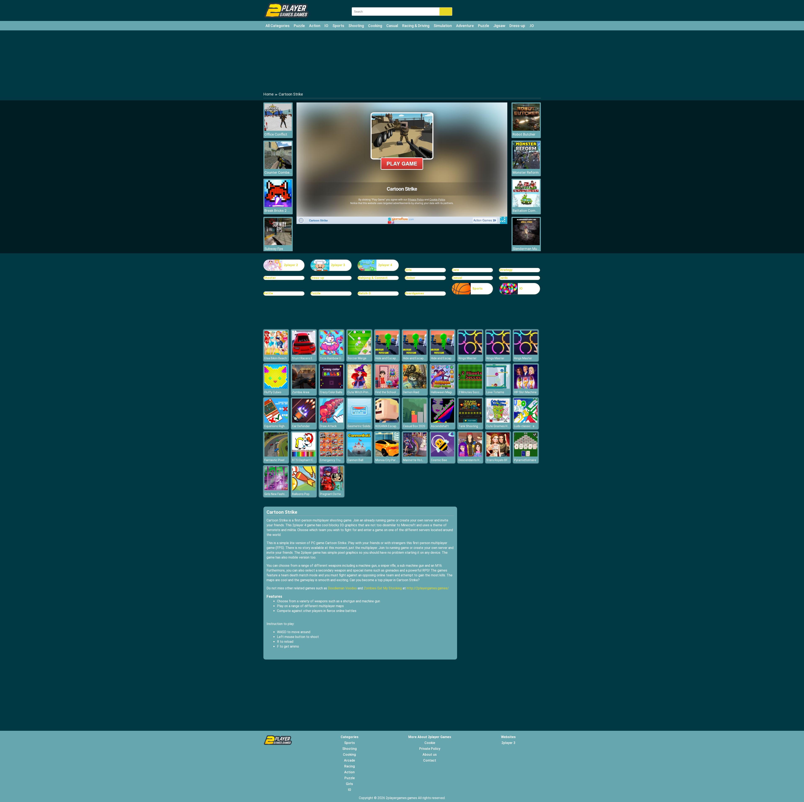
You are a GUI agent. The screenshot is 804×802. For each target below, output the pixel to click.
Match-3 (364, 293)
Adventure (465, 25)
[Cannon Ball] (359, 455)
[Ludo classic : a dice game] (525, 421)
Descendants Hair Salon (475, 460)
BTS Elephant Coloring (307, 460)
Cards (503, 278)
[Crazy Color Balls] (331, 387)
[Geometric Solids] (359, 421)
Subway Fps (273, 249)
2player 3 (338, 265)
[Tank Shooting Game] (470, 421)
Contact (429, 760)
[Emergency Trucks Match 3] (331, 455)
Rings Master (468, 358)
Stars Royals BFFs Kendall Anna (507, 460)
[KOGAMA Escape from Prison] (387, 421)
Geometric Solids (359, 426)
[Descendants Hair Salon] (470, 455)
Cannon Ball (355, 460)
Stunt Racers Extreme (307, 358)
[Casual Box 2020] (414, 421)
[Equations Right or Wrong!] (276, 421)
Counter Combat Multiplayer (278, 172)
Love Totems (495, 392)
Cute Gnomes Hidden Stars (504, 426)
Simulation (443, 25)
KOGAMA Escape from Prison (395, 426)
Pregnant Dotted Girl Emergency (341, 494)
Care (455, 270)
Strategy (506, 270)
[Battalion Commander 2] (526, 206)
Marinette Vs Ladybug (418, 460)
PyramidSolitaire (525, 460)
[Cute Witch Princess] (359, 387)
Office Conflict (275, 134)
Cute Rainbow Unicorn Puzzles (340, 358)
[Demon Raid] (414, 387)
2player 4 (385, 265)
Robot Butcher (524, 134)
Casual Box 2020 (414, 426)
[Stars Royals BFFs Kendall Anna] (498, 455)
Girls (408, 270)
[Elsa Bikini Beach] (276, 354)
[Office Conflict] (278, 130)
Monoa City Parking (388, 460)
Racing (349, 766)
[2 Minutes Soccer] (470, 387)
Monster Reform (526, 172)
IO (326, 25)
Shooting (356, 25)
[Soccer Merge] (359, 354)
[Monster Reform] (526, 168)
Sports (338, 25)
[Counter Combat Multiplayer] (278, 168)
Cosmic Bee (439, 460)
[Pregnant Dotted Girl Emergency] (331, 489)
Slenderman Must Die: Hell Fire (526, 249)
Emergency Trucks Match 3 (338, 460)
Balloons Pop (300, 494)
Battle (268, 293)
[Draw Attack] (331, 421)
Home (268, 94)
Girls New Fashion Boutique (282, 494)
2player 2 (291, 265)
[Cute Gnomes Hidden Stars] (498, 421)
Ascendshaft (440, 426)
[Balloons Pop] (304, 489)
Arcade (349, 760)
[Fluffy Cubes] (276, 387)
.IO (531, 25)
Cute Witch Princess (361, 392)
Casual (392, 25)
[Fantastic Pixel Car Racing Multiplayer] (276, 455)
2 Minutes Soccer (470, 392)
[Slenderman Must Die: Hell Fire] (526, 244)
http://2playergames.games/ (428, 588)
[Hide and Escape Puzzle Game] (387, 354)
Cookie (429, 743)
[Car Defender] (304, 421)
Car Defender (301, 426)
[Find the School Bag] (387, 387)
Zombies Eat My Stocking (383, 588)
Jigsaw (499, 25)
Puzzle (299, 25)
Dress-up (517, 25)
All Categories (277, 25)
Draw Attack (328, 426)
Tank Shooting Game (473, 426)
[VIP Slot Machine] (525, 387)
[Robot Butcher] (526, 130)
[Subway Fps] (278, 244)
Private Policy (429, 749)
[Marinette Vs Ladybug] (414, 455)
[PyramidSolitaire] (525, 455)
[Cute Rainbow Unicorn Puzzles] (331, 354)
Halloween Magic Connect (448, 392)
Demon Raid (411, 392)
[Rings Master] (470, 354)
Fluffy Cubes (272, 392)
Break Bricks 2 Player (278, 210)
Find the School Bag (388, 392)
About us (430, 755)
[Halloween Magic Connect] (442, 387)
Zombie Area (300, 392)
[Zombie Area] (304, 387)
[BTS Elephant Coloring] (304, 455)
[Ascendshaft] (442, 421)
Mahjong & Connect (373, 278)
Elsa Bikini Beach (275, 358)
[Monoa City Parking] (387, 455)
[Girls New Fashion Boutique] (276, 489)
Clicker (410, 278)
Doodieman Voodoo (342, 588)
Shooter (269, 278)
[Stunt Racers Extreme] (304, 354)
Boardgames (414, 293)
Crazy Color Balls (331, 392)
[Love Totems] (498, 387)
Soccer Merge (357, 358)
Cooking (375, 25)
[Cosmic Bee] (442, 455)
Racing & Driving (415, 25)
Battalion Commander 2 (526, 210)
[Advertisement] (402, 61)
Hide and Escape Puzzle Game (395, 358)
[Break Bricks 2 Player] (278, 206)
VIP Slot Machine (525, 392)
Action (314, 25)
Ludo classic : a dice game (531, 426)
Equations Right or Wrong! (281, 426)
